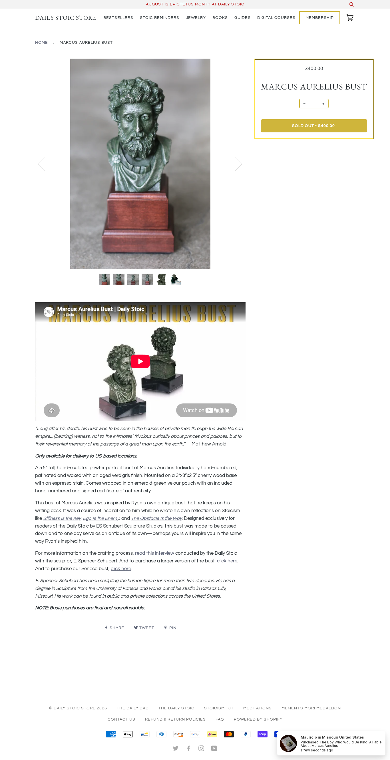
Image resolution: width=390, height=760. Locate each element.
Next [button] (235, 163)
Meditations (257, 708)
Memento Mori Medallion (311, 708)
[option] (140, 164)
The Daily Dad (133, 708)
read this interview (154, 553)
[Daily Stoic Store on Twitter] (176, 749)
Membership (319, 18)
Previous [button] (45, 163)
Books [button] (220, 18)
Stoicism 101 (219, 708)
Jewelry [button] (196, 18)
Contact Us (121, 719)
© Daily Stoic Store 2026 (78, 708)
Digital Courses (276, 18)
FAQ (220, 719)
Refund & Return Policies (175, 719)
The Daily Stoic (176, 708)
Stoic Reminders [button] (159, 18)
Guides (242, 18)
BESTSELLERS (118, 18)
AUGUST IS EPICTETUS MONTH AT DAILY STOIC (195, 4)
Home (41, 43)
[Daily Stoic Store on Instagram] (201, 749)
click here (227, 561)
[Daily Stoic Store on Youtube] (214, 749)
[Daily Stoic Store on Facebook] (189, 749)
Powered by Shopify (258, 719)
